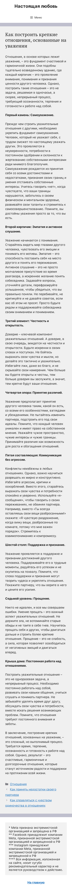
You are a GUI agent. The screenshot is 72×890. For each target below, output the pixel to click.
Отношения (18, 784)
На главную (36, 882)
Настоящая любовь (36, 6)
